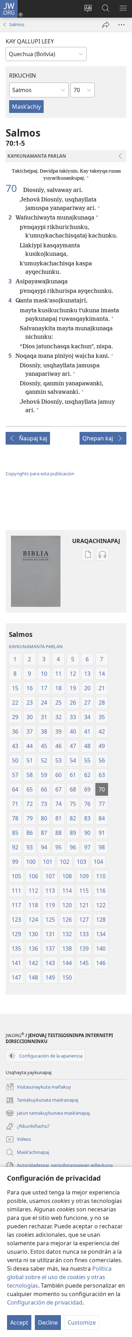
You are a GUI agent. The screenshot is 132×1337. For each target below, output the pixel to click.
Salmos (16, 24)
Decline (48, 1322)
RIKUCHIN (22, 75)
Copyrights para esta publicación (40, 473)
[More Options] (121, 25)
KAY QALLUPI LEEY (30, 41)
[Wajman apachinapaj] (106, 25)
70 (14, 188)
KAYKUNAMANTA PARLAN (36, 646)
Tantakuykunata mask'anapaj (42, 1100)
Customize (82, 1322)
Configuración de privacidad (44, 1302)
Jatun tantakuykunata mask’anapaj (48, 1114)
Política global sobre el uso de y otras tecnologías (59, 1277)
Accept (19, 1322)
